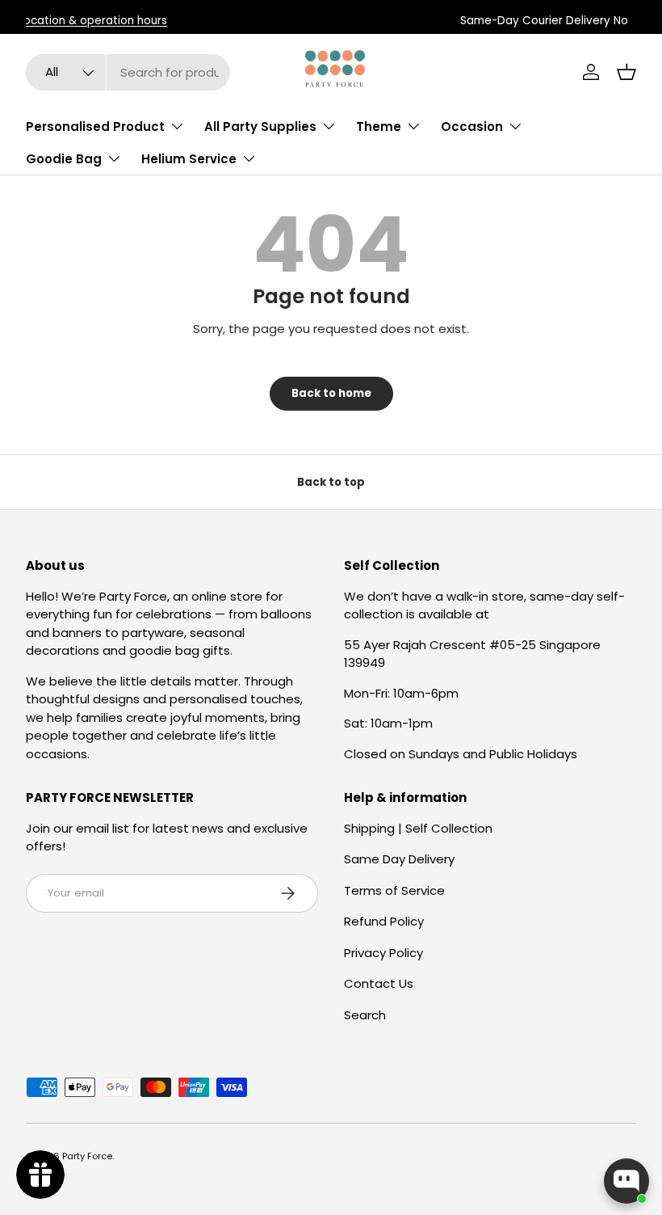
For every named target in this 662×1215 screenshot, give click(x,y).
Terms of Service (394, 890)
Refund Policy (384, 921)
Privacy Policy (383, 952)
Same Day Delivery (399, 858)
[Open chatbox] (626, 1181)
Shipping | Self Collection (418, 828)
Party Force (87, 1156)
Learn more (333, 20)
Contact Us (378, 983)
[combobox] (128, 72)
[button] (626, 72)
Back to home (331, 393)
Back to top (331, 482)
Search (365, 1014)
